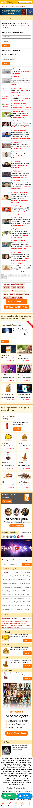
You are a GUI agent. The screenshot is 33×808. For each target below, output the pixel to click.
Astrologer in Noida (12, 762)
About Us (26, 779)
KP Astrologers (26, 799)
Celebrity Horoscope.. (12, 18)
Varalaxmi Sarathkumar (21, 192)
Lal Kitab (11, 773)
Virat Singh (16, 161)
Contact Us (17, 779)
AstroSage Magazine (10, 569)
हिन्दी (2, 6)
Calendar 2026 (26, 618)
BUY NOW (5, 341)
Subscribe (26, 564)
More (22, 6)
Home (2, 18)
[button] (2, 11)
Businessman (20, 284)
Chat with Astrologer (24, 2)
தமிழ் (6, 6)
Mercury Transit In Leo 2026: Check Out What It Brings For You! (17, 594)
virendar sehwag (18, 111)
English (6, 572)
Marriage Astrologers (24, 793)
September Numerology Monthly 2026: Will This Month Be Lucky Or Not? (17, 602)
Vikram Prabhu (17, 217)
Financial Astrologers (13, 799)
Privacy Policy (16, 780)
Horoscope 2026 (21, 773)
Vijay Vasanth (17, 229)
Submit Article (7, 779)
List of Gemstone (20, 758)
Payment (7, 780)
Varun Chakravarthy (19, 130)
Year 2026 (27, 572)
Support (13, 782)
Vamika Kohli (17, 142)
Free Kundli (7, 764)
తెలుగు (12, 6)
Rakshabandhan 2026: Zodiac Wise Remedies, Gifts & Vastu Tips (17, 609)
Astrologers (11, 760)
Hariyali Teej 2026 (18, 623)
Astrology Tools (18, 777)
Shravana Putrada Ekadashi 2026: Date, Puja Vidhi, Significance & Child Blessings (17, 587)
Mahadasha (20, 760)
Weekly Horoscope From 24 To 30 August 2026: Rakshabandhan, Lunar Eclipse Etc (17, 583)
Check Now (10, 360)
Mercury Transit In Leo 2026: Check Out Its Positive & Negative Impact (17, 606)
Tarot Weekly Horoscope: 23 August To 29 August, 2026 (17, 598)
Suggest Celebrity (16, 301)
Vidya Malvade (17, 252)
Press (12, 766)
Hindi (16, 572)
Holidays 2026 (16, 618)
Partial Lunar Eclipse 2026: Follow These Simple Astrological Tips (17, 576)
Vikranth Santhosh (19, 241)
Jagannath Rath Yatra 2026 (9, 621)
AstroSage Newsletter (9, 560)
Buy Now (8, 501)
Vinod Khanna (17, 121)
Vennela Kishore (18, 264)
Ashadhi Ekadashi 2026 (25, 621)
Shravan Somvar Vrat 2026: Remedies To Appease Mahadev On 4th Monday (17, 579)
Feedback (28, 777)
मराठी (17, 6)
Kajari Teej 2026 (15, 627)
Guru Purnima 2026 (7, 623)
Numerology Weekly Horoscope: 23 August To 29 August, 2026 (17, 591)
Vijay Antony (17, 206)
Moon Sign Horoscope (19, 764)
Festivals (6, 615)
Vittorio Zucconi (18, 96)
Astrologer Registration (16, 784)
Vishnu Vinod (17, 152)
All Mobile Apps (26, 532)
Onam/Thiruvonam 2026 (18, 625)
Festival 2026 (6, 618)
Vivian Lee (16, 76)
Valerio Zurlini (17, 88)
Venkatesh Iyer (18, 171)
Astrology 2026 (6, 777)
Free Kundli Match (25, 762)
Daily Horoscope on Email (25, 560)
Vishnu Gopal (17, 69)
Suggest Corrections (16, 307)
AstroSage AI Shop (7, 758)
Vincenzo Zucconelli (19, 103)
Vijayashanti (17, 181)
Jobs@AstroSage (24, 782)
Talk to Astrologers (7, 791)
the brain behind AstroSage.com (19, 747)
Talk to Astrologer (10, 796)
